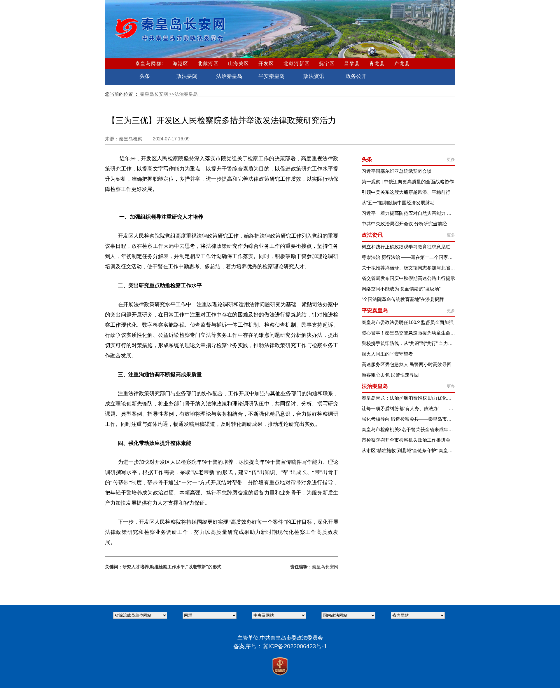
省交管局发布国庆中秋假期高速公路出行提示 (408, 278)
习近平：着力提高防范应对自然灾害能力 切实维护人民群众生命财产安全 (437, 213)
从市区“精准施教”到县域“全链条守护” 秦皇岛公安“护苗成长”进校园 (430, 450)
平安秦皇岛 (271, 76)
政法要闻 (186, 76)
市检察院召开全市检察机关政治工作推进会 (406, 440)
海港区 (180, 63)
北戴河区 (208, 63)
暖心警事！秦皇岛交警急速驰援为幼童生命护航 (411, 332)
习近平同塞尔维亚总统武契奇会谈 (397, 171)
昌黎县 (352, 63)
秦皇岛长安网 (154, 94)
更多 (451, 159)
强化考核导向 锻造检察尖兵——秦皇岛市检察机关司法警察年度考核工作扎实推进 (446, 419)
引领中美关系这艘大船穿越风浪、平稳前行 (406, 192)
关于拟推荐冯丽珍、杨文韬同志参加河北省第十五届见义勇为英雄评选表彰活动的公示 (450, 267)
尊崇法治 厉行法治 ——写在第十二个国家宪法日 (412, 257)
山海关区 (238, 63)
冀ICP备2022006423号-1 (294, 646)
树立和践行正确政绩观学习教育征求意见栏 (406, 246)
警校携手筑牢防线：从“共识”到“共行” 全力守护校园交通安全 (423, 343)
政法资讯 (313, 76)
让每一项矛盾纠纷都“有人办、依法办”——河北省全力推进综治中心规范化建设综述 (447, 408)
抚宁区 (327, 63)
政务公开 (356, 76)
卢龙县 (402, 63)
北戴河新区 (297, 63)
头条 (144, 76)
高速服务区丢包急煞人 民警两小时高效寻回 (407, 364)
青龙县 (377, 63)
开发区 (266, 63)
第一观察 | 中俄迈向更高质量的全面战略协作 (408, 181)
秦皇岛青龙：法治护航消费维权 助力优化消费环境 (414, 398)
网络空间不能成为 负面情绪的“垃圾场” (401, 288)
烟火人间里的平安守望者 (387, 353)
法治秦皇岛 (229, 76)
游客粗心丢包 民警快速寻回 (390, 374)
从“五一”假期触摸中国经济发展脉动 (398, 202)
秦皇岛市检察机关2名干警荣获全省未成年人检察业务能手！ (424, 429)
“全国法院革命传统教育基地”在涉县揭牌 (403, 299)
